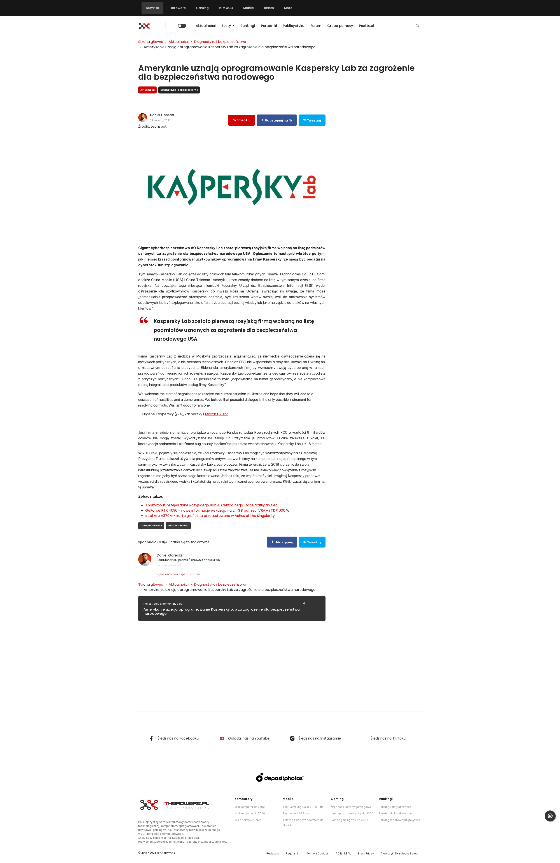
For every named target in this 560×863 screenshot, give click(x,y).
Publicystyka (293, 25)
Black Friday (366, 853)
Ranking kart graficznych (395, 806)
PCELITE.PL (343, 853)
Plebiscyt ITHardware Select (399, 853)
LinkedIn (176, 565)
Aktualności (206, 25)
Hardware (178, 8)
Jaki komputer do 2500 (249, 806)
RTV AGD (226, 8)
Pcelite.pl (366, 25)
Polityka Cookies (317, 853)
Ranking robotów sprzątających (399, 820)
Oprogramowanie (151, 525)
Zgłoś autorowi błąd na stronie (178, 574)
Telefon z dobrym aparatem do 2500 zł (303, 822)
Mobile (248, 8)
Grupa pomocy (340, 25)
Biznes (269, 8)
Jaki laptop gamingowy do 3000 (352, 813)
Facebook (163, 565)
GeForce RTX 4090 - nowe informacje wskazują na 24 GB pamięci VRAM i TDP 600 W (217, 510)
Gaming (202, 8)
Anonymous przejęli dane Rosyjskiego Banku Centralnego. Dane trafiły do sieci (211, 505)
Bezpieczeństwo (178, 525)
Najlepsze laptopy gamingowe (351, 806)
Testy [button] (227, 25)
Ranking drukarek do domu (396, 813)
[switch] (182, 26)
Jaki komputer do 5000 (249, 813)
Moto (288, 8)
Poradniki (269, 25)
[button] (417, 25)
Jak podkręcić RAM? (247, 820)
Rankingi (247, 25)
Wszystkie (152, 8)
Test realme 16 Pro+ (296, 813)
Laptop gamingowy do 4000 (349, 820)
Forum (315, 25)
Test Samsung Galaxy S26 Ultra (303, 806)
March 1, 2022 (216, 414)
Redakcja (272, 853)
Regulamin (292, 853)
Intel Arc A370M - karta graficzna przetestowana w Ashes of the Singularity (210, 515)
